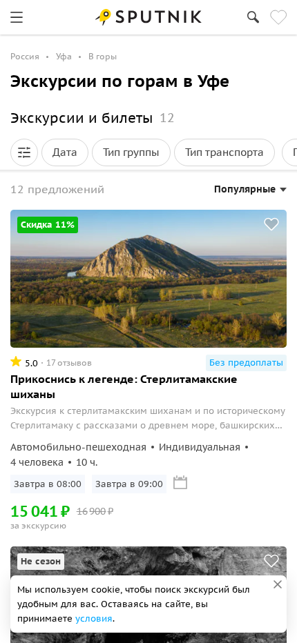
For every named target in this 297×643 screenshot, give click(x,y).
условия (94, 618)
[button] (24, 152)
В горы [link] (102, 56)
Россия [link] (24, 56)
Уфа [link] (64, 56)
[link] (16, 17)
